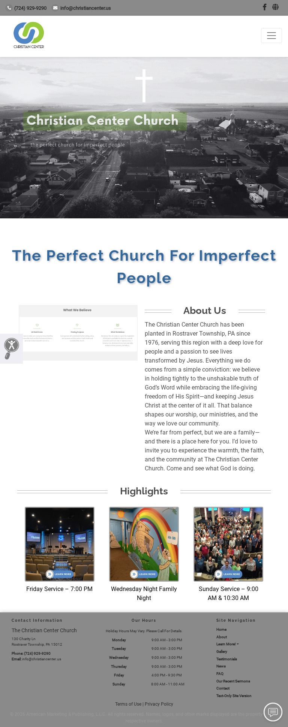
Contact (223, 688)
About (221, 636)
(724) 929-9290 (30, 8)
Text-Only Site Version (234, 695)
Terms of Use (128, 704)
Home (221, 629)
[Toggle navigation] (271, 35)
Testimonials (226, 659)
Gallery (221, 651)
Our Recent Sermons (233, 681)
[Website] (275, 7)
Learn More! (226, 644)
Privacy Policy (159, 704)
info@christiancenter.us (85, 8)
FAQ (220, 673)
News (221, 666)
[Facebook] (264, 7)
